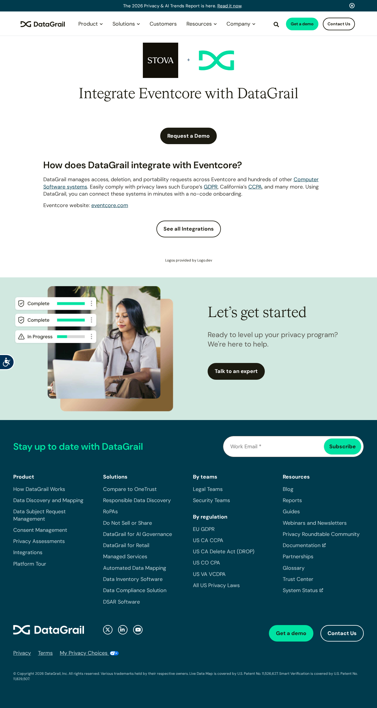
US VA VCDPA (209, 574)
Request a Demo (188, 135)
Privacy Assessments (39, 541)
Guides (291, 511)
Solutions (124, 23)
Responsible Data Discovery (137, 500)
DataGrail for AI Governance (137, 534)
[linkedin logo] (123, 629)
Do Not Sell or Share (127, 523)
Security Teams (211, 500)
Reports (292, 500)
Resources (199, 23)
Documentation (301, 545)
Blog (288, 489)
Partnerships (298, 556)
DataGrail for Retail (126, 545)
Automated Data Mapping (134, 568)
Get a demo (302, 23)
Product (88, 23)
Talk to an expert (236, 371)
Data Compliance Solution (134, 590)
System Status (300, 590)
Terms (45, 653)
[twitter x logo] (108, 629)
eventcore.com (109, 205)
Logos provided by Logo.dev (188, 260)
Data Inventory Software (133, 579)
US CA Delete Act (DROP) (223, 551)
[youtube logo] (138, 629)
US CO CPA (206, 562)
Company (238, 23)
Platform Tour (29, 563)
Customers (163, 23)
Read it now (229, 6)
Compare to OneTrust (130, 489)
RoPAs (110, 511)
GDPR (211, 186)
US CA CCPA (208, 540)
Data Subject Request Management (39, 515)
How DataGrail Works (39, 489)
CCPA (255, 186)
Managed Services (125, 556)
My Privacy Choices (84, 653)
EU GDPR (204, 529)
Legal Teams (208, 489)
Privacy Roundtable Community (321, 534)
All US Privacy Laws (216, 585)
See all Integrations (188, 228)
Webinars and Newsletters (315, 523)
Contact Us (339, 23)
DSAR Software (121, 601)
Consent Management (40, 530)
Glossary (294, 568)
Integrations (27, 552)
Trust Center (298, 579)
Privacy (22, 653)
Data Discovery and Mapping (48, 500)
